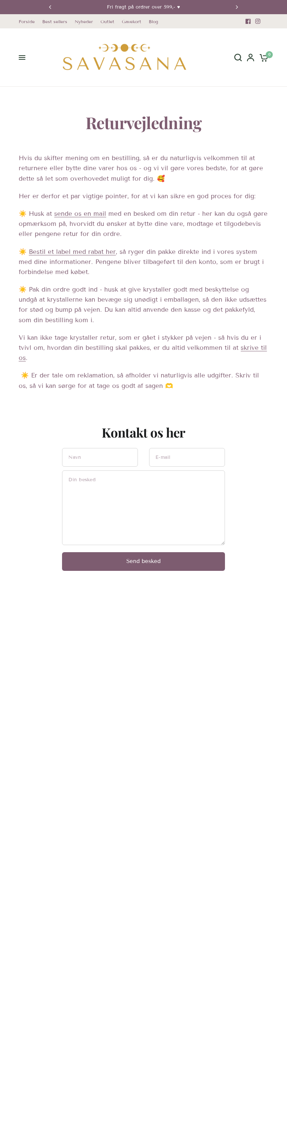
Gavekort (131, 21)
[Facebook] (248, 21)
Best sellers (54, 21)
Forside (27, 21)
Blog (153, 21)
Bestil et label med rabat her (72, 252)
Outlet (107, 21)
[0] (262, 57)
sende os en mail (80, 214)
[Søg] (238, 57)
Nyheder (84, 21)
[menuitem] (28, 21)
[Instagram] (258, 21)
